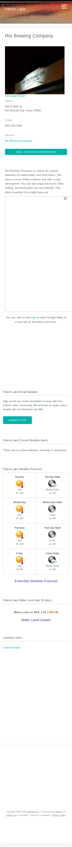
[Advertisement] (36, 356)
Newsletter (17, 420)
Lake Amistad (11, 647)
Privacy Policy (59, 815)
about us (59, 812)
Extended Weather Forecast (36, 581)
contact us (11, 815)
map (33, 317)
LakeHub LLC (32, 812)
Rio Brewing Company (18, 140)
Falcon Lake (15, 9)
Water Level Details (36, 620)
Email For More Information (36, 152)
